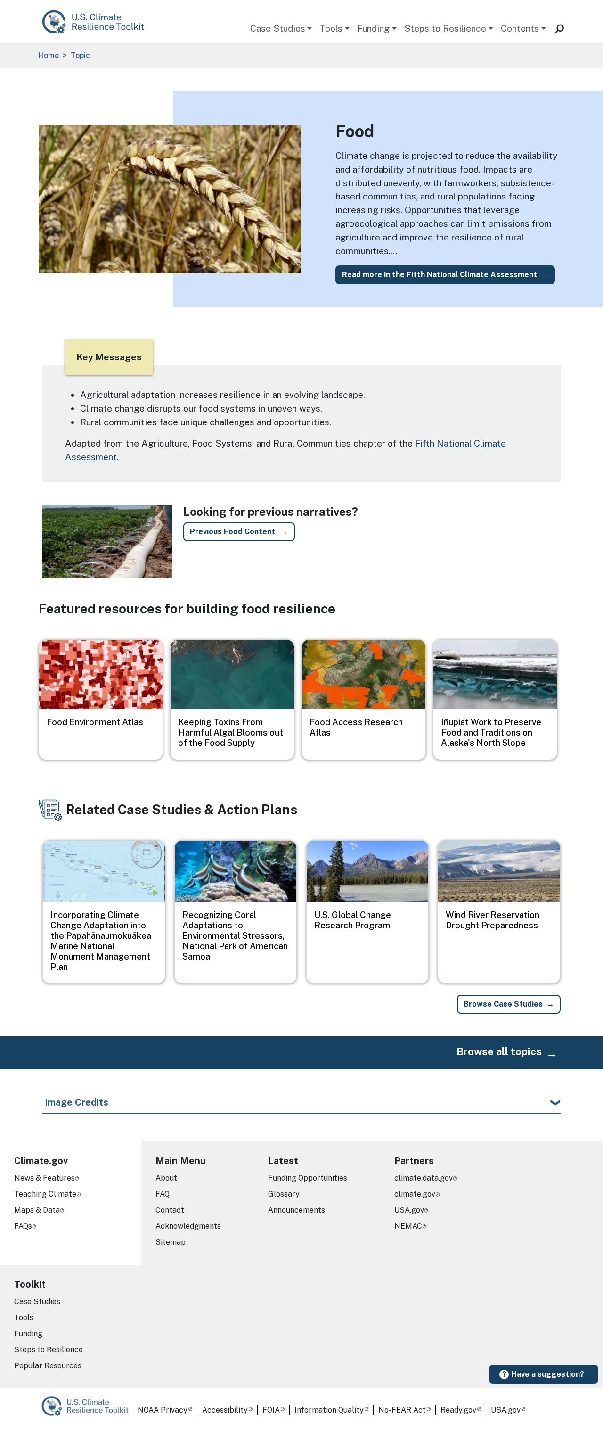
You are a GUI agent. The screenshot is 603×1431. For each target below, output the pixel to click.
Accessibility (225, 1410)
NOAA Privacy (162, 1410)
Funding (373, 28)
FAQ (162, 1194)
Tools (330, 28)
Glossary (284, 1194)
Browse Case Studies (503, 1004)
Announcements (296, 1210)
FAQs (23, 1226)
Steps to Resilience (445, 28)
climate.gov (414, 1194)
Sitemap (170, 1242)
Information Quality (329, 1410)
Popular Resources (47, 1365)
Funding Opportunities (307, 1178)
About (166, 1178)
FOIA (271, 1410)
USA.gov (409, 1210)
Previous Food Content (233, 531)
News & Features (44, 1178)
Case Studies (277, 28)
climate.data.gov (423, 1178)
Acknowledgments (188, 1226)
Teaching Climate (45, 1194)
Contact (169, 1210)
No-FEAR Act (402, 1410)
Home (49, 55)
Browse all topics (499, 1051)
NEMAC (408, 1226)
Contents (520, 28)
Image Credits (76, 1102)
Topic (80, 55)
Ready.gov (458, 1410)
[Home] (98, 21)
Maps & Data (37, 1210)
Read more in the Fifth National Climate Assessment (439, 274)
